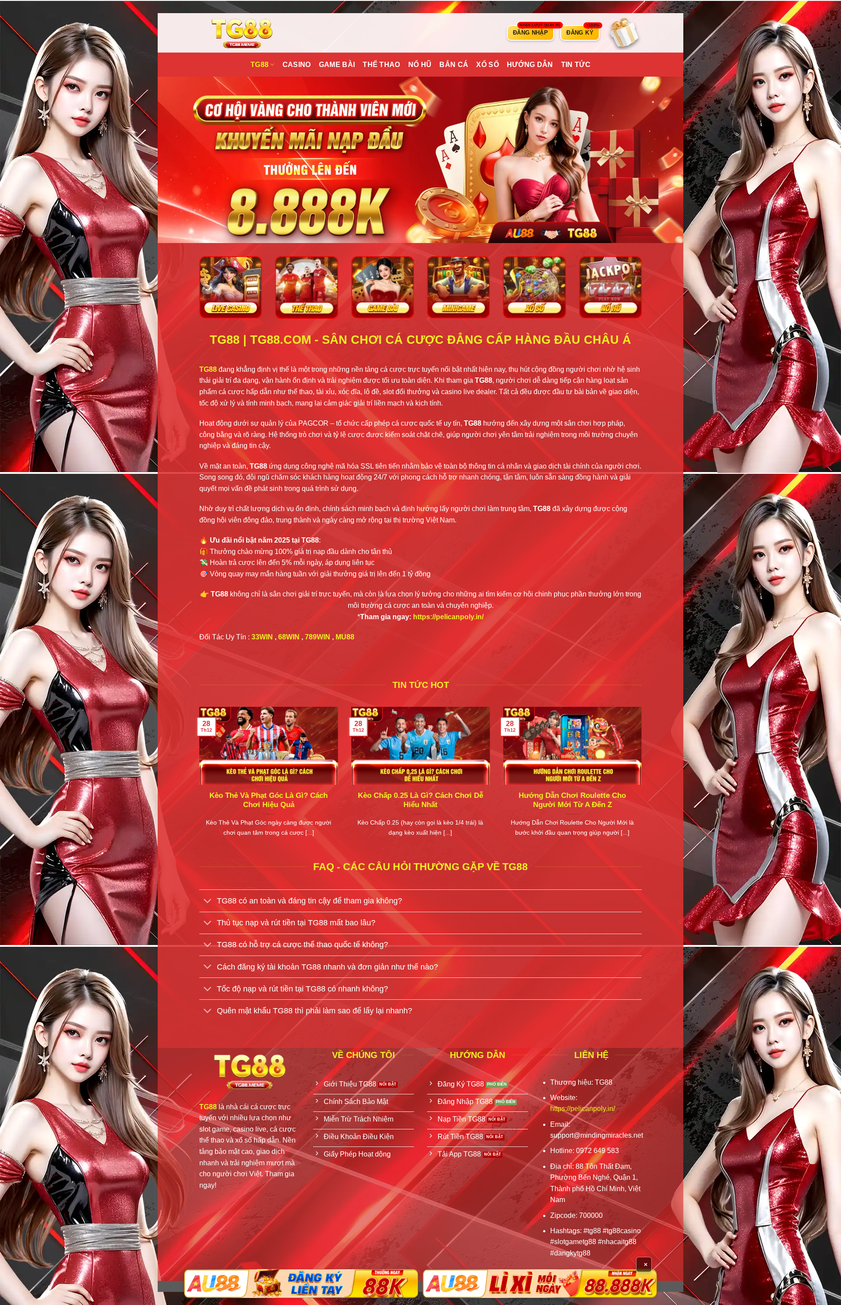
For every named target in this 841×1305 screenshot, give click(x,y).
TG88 (260, 64)
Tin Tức (575, 64)
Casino (297, 64)
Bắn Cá (453, 64)
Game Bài (337, 64)
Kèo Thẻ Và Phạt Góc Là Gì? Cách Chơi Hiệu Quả (268, 800)
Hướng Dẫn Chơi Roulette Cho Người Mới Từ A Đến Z (572, 800)
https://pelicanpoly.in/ (448, 617)
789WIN (317, 637)
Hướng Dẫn (530, 64)
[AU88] (301, 1283)
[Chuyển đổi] (207, 901)
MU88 (345, 637)
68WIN (289, 637)
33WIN (262, 637)
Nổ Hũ (420, 64)
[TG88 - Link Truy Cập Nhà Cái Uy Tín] (243, 33)
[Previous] (197, 782)
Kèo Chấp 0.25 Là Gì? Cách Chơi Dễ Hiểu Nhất (420, 800)
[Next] (643, 782)
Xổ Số (487, 64)
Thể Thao (381, 64)
